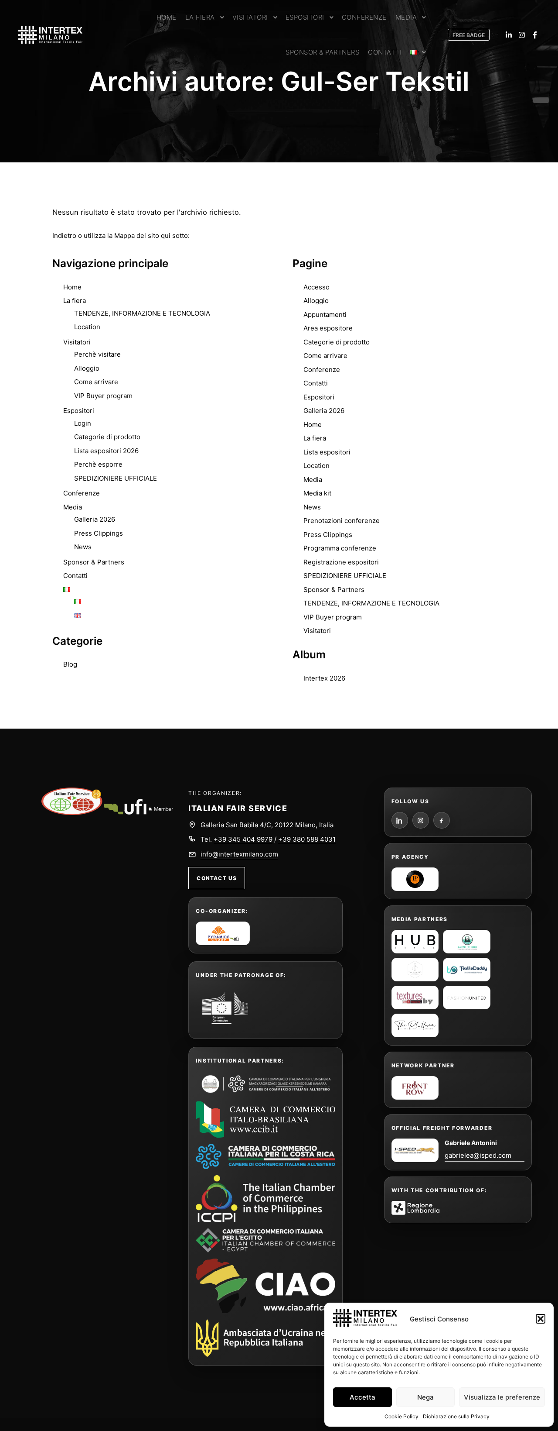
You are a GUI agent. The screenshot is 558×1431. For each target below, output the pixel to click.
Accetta (362, 1397)
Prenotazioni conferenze (341, 520)
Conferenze (81, 493)
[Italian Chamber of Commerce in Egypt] (265, 1240)
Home (72, 287)
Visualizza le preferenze (502, 1397)
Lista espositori (326, 452)
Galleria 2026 (94, 519)
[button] (540, 1318)
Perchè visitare (97, 354)
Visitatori (77, 342)
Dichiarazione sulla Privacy (456, 1416)
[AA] (466, 941)
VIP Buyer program (103, 396)
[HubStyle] (415, 941)
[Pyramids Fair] (223, 933)
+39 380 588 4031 (307, 839)
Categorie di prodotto (107, 437)
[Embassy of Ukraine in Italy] (265, 1338)
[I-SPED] (415, 1150)
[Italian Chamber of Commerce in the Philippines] (265, 1198)
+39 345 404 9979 (243, 839)
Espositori (78, 410)
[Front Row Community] (415, 1088)
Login (82, 423)
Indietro (64, 235)
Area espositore (328, 328)
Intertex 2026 (324, 678)
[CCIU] (265, 1083)
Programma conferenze (339, 548)
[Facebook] (535, 35)
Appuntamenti (325, 314)
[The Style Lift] (415, 969)
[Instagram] (521, 35)
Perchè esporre (98, 464)
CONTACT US (217, 878)
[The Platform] (415, 1025)
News (83, 547)
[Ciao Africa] (265, 1286)
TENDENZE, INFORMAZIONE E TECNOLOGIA (142, 313)
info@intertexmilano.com (239, 854)
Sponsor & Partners (93, 562)
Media (72, 507)
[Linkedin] (508, 35)
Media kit (317, 493)
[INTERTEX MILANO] (50, 35)
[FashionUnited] (466, 997)
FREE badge (469, 35)
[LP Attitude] (415, 879)
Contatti (75, 575)
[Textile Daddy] (466, 969)
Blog (70, 664)
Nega (425, 1397)
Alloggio (86, 368)
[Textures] (415, 997)
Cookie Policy (401, 1416)
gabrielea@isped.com (478, 1155)
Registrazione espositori (341, 562)
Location (87, 327)
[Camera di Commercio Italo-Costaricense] (265, 1156)
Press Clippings (98, 533)
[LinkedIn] (399, 820)
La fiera (74, 300)
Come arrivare (96, 382)
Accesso (316, 287)
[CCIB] (265, 1119)
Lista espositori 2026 (106, 451)
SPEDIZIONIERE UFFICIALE (115, 478)
